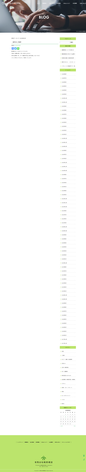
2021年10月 (64, 206)
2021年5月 (64, 218)
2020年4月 (64, 246)
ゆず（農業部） (65, 371)
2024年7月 (64, 154)
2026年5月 (64, 86)
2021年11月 (64, 202)
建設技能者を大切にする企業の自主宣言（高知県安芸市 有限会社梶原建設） (69, 54)
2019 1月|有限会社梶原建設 (81, 31)
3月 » (75, 426)
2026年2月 (64, 94)
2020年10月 (64, 230)
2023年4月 (64, 182)
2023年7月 (64, 178)
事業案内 (44, 3)
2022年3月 (64, 194)
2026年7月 (64, 78)
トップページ (38, 3)
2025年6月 (64, 118)
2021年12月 (64, 198)
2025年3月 (64, 130)
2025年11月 (64, 102)
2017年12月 (64, 339)
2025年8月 (64, 110)
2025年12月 (64, 98)
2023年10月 (64, 170)
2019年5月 (64, 279)
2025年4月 (64, 126)
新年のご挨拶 (17, 42)
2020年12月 (64, 226)
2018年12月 (64, 295)
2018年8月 (64, 307)
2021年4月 (64, 222)
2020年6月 (64, 242)
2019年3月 (64, 287)
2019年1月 (64, 291)
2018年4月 (64, 323)
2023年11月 (64, 166)
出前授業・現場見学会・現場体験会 (69, 379)
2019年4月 (64, 283)
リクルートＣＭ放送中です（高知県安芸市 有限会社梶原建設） (69, 66)
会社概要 (74, 3)
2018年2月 (64, 331)
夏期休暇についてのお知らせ (68, 50)
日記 (63, 351)
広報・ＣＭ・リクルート (67, 387)
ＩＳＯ (63, 399)
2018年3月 (64, 327)
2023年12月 (64, 162)
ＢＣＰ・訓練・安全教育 (67, 359)
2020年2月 (64, 255)
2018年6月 (64, 315)
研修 (63, 391)
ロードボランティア (66, 395)
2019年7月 (64, 271)
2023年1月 (64, 186)
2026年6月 (64, 82)
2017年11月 (64, 343)
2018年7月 (64, 311)
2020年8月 (64, 238)
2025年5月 (64, 122)
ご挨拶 (63, 355)
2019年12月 (64, 263)
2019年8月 (64, 267)
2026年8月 (64, 74)
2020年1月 (64, 259)
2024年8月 (64, 150)
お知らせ (64, 363)
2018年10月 (64, 299)
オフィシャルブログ (66, 442)
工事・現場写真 (65, 367)
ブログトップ (68, 38)
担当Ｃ (63, 403)
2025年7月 (64, 114)
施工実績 (51, 3)
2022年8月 (64, 190)
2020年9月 (64, 234)
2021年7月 (64, 214)
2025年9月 (64, 106)
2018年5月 (64, 319)
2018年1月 (64, 335)
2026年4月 (64, 90)
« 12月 (61, 426)
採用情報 (58, 3)
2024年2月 (64, 158)
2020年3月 (64, 251)
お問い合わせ (57, 442)
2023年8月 (64, 174)
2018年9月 (64, 303)
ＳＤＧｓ (64, 383)
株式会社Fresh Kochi (66, 375)
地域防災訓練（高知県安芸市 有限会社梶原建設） (69, 58)
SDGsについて (66, 3)
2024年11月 (64, 142)
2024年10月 (64, 146)
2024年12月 (64, 138)
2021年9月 (64, 210)
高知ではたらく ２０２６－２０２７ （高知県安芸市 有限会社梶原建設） (69, 62)
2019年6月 (64, 275)
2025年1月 (64, 134)
